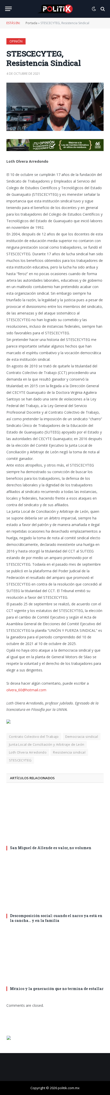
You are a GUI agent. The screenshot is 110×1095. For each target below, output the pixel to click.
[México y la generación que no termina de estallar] (55, 956)
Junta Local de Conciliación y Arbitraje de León (46, 744)
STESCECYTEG (20, 760)
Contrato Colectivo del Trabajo (34, 736)
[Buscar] (102, 8)
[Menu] (8, 8)
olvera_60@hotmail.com (26, 689)
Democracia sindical (81, 736)
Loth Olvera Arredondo (28, 752)
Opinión (16, 41)
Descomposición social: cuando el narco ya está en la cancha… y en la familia (56, 918)
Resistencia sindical (69, 752)
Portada (31, 23)
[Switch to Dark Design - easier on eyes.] (94, 9)
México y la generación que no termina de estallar (57, 988)
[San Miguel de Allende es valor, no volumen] (55, 815)
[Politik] (55, 9)
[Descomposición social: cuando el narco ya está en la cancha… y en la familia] (55, 883)
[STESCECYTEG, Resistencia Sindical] (55, 107)
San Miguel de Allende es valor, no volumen (50, 847)
